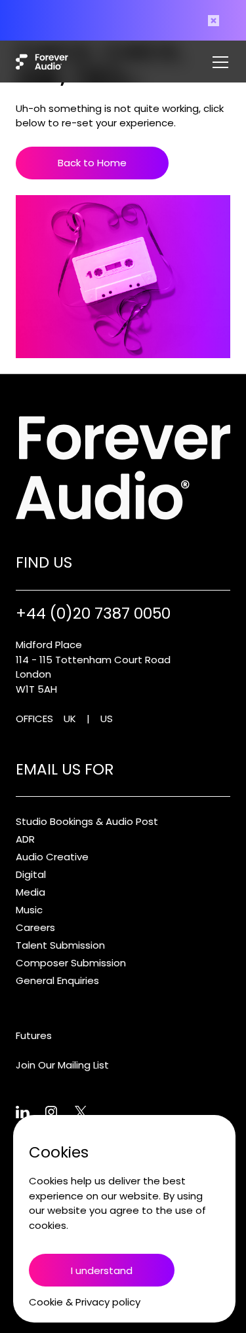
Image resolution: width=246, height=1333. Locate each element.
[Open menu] (220, 61)
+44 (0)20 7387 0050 (93, 613)
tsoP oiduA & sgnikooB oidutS (87, 821)
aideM (30, 892)
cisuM (29, 910)
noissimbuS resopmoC (71, 963)
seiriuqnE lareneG (57, 980)
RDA (25, 839)
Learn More (128, 25)
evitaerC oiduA (52, 857)
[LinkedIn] (30, 1112)
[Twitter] (89, 1112)
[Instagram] (60, 1112)
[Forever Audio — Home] (42, 61)
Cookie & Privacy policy (84, 1302)
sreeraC (35, 927)
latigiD (31, 874)
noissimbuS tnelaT (60, 945)
